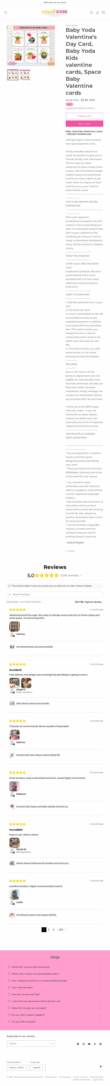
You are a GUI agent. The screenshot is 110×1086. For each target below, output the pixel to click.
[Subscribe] (52, 1043)
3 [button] (53, 929)
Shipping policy (96, 1077)
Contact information (81, 1080)
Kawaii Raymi (19, 1077)
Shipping (70, 108)
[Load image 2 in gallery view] (24, 74)
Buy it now (84, 123)
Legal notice (98, 1080)
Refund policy (51, 1077)
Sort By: (79, 602)
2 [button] (48, 929)
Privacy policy (65, 1077)
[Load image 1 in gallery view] (12, 74)
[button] (6, 13)
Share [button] (71, 551)
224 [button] (61, 929)
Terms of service (81, 1077)
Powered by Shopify (34, 1077)
